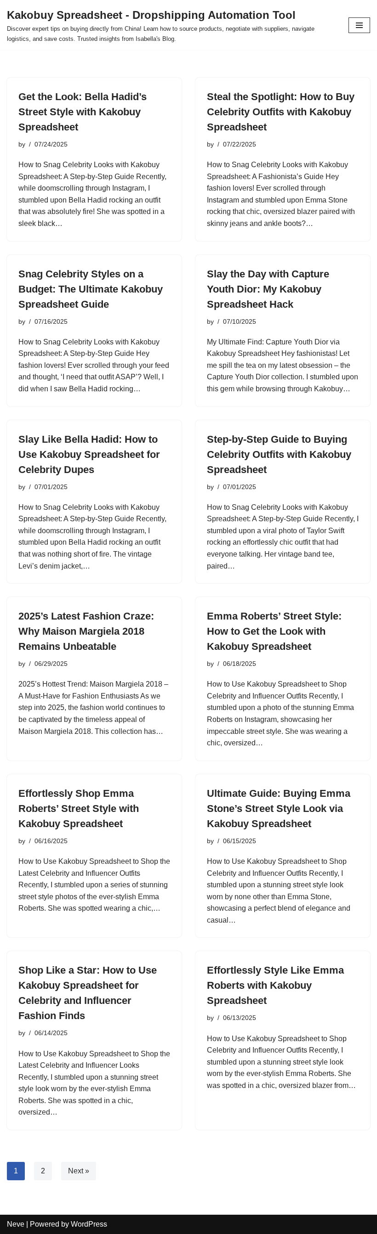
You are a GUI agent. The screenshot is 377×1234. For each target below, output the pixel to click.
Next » (78, 1171)
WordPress (89, 1224)
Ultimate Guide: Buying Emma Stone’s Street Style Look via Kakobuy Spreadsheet (278, 808)
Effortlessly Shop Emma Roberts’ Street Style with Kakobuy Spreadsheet (78, 808)
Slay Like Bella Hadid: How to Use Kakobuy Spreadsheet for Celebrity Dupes (89, 454)
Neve (15, 1224)
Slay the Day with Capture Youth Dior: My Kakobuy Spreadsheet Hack (268, 289)
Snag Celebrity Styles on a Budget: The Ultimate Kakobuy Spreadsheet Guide (90, 289)
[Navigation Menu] (359, 25)
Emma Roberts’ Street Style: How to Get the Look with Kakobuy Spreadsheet (274, 631)
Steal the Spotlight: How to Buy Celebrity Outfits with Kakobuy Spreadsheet (280, 112)
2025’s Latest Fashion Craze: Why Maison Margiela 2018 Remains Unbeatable (86, 631)
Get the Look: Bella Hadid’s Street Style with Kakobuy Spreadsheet (82, 112)
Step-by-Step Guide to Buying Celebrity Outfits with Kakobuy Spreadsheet (279, 454)
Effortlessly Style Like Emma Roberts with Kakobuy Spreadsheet (275, 985)
